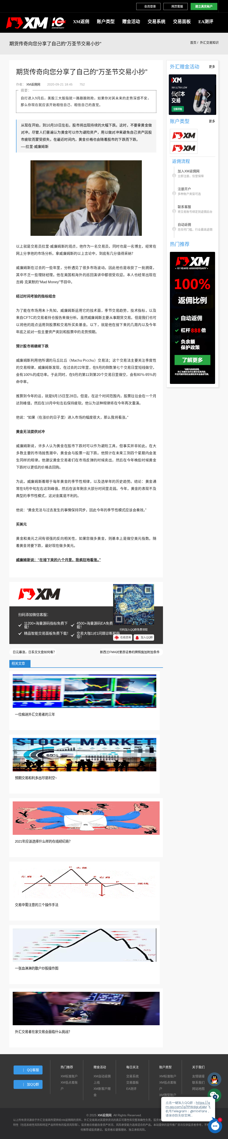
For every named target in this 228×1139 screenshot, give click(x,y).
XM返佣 (81, 21)
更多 (212, 66)
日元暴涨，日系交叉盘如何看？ (34, 652)
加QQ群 (33, 1084)
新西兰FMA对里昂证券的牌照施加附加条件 (130, 652)
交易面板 (182, 21)
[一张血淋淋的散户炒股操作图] (84, 945)
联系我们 (198, 1082)
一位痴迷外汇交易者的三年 (35, 714)
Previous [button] (176, 94)
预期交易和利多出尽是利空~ (36, 778)
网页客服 (177, 6)
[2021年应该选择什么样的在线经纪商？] (86, 818)
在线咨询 (125, 637)
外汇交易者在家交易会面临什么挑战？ (43, 1032)
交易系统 (156, 21)
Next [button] (208, 94)
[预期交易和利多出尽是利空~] (84, 754)
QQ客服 (33, 1070)
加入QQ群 (147, 637)
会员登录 (150, 6)
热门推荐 (67, 1067)
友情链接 (198, 1076)
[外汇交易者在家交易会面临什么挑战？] (86, 1008)
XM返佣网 (33, 84)
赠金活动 (131, 21)
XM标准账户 (69, 1076)
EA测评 (205, 21)
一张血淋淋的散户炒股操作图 (36, 968)
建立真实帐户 (204, 6)
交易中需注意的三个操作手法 (36, 905)
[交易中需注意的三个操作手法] (84, 881)
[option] (192, 94)
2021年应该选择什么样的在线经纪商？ (43, 841)
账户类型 (106, 21)
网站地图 (198, 1088)
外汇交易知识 (209, 42)
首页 (193, 42)
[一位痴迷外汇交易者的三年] (84, 691)
